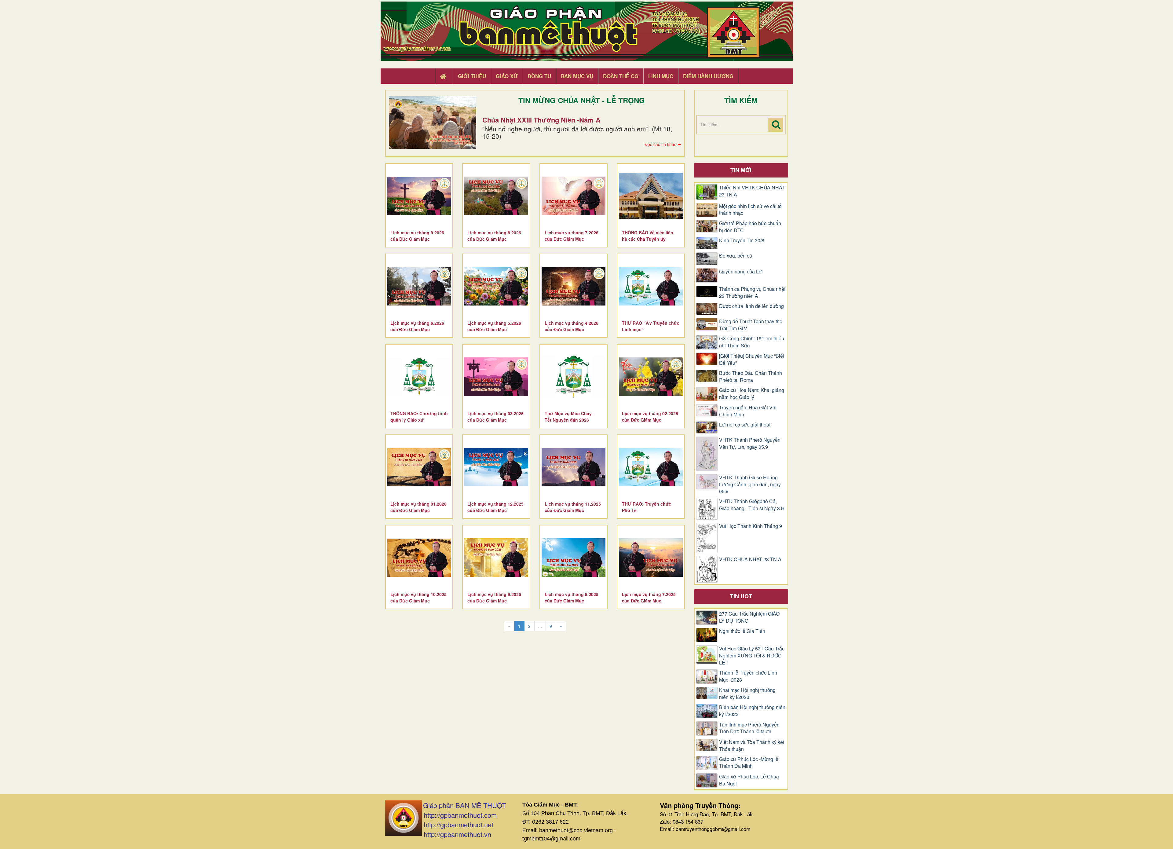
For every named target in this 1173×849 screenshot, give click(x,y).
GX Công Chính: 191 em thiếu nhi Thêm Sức (751, 342)
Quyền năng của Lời (741, 271)
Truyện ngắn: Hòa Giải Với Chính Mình (748, 411)
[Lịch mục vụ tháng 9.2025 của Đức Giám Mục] (496, 557)
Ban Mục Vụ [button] (577, 76)
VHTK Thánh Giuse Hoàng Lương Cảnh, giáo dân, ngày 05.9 (750, 484)
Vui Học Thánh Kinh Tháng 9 (750, 526)
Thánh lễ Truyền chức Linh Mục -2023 (748, 676)
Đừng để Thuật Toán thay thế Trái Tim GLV (750, 325)
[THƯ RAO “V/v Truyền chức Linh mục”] (651, 286)
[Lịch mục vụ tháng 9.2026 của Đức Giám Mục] (419, 195)
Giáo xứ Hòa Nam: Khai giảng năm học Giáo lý (751, 394)
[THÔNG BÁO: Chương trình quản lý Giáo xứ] (419, 376)
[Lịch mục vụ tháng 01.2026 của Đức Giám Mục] (419, 467)
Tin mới (740, 170)
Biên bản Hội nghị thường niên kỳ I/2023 (752, 711)
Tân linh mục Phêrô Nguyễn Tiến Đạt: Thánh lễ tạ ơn (749, 728)
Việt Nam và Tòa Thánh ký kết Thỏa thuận (751, 745)
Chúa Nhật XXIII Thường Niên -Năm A (541, 120)
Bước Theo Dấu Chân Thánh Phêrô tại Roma (750, 376)
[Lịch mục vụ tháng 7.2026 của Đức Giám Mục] (573, 195)
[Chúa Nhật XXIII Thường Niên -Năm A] (432, 122)
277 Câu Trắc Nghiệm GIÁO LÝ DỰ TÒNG (749, 617)
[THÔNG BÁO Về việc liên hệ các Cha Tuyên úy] (651, 195)
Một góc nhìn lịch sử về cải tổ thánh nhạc (750, 210)
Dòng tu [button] (539, 76)
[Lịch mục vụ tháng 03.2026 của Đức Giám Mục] (496, 376)
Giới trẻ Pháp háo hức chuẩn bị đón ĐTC (750, 227)
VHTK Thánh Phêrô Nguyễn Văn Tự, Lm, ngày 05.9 (749, 443)
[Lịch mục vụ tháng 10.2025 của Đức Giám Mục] (419, 557)
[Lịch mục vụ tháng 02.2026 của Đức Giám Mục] (651, 376)
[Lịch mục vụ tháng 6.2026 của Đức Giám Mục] (419, 286)
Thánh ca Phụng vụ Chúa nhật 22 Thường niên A (752, 292)
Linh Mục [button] (660, 76)
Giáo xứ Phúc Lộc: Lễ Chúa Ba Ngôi (749, 780)
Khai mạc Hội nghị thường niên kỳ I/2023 (747, 694)
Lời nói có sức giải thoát (744, 424)
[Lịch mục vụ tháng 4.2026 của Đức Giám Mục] (573, 286)
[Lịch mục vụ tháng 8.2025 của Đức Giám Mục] (573, 557)
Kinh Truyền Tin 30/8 (741, 240)
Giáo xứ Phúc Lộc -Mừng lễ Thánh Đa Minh (748, 763)
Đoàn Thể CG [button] (620, 76)
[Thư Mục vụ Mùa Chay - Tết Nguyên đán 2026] (573, 376)
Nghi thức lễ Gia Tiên (742, 631)
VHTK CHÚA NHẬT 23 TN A (750, 559)
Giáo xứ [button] (507, 76)
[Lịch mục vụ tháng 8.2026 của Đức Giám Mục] (496, 195)
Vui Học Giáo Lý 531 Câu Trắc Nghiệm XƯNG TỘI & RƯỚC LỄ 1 (751, 655)
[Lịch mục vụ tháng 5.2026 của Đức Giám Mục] (496, 286)
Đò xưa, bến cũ (735, 255)
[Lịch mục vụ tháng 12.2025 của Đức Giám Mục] (496, 467)
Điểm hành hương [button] (708, 76)
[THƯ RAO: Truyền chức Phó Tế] (651, 467)
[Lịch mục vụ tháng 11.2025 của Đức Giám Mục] (573, 467)
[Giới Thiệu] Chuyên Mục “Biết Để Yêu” (751, 359)
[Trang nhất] (444, 76)
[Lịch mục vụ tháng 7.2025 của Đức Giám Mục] (651, 557)
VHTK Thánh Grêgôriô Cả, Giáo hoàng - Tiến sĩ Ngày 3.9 (751, 505)
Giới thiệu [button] (472, 76)
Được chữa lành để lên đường (751, 306)
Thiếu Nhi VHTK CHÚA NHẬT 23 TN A (752, 191)
